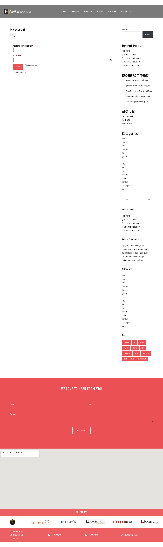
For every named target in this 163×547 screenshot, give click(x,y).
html (142, 348)
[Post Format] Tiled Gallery (131, 61)
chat (123, 145)
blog (123, 142)
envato (142, 342)
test (132, 359)
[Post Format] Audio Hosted (131, 58)
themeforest (142, 359)
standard (125, 182)
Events (100, 11)
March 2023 (126, 120)
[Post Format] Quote (129, 54)
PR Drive (112, 11)
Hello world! (126, 51)
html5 (124, 160)
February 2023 (127, 123)
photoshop (146, 353)
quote (124, 178)
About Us (88, 11)
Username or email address (23, 46)
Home (63, 11)
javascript (127, 353)
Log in (18, 66)
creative (125, 149)
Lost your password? (20, 72)
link (123, 171)
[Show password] (110, 60)
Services (75, 11)
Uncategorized (127, 185)
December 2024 (127, 116)
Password (17, 55)
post (125, 359)
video (124, 189)
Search (124, 29)
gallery (124, 156)
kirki (123, 167)
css (123, 153)
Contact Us (126, 11)
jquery (136, 353)
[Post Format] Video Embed (131, 65)
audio (124, 138)
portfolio (125, 174)
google (135, 348)
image (124, 164)
